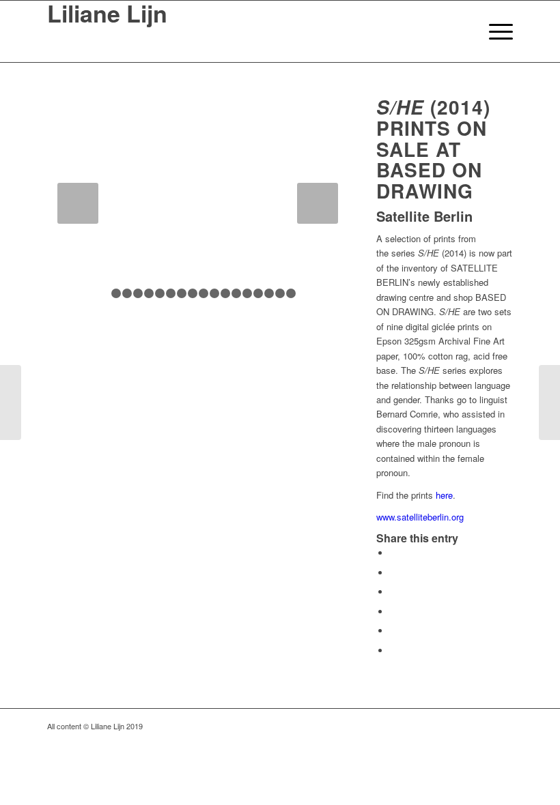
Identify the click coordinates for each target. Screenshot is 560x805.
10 (203, 293)
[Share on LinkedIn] (393, 630)
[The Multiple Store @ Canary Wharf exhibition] (549, 402)
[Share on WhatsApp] (393, 591)
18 (291, 293)
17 (280, 293)
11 (214, 293)
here (444, 494)
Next (317, 203)
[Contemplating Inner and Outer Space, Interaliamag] (10, 402)
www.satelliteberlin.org (420, 516)
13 (236, 293)
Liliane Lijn (107, 15)
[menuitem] (462, 31)
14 (247, 293)
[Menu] (494, 31)
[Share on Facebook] (393, 552)
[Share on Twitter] (393, 572)
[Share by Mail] (393, 650)
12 (225, 293)
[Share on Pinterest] (393, 611)
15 (258, 293)
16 (269, 293)
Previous (77, 203)
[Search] (462, 31)
